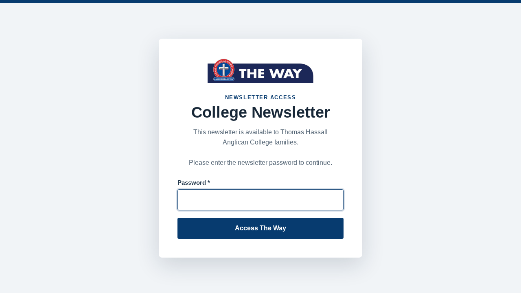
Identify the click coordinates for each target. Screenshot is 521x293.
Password (193, 182)
